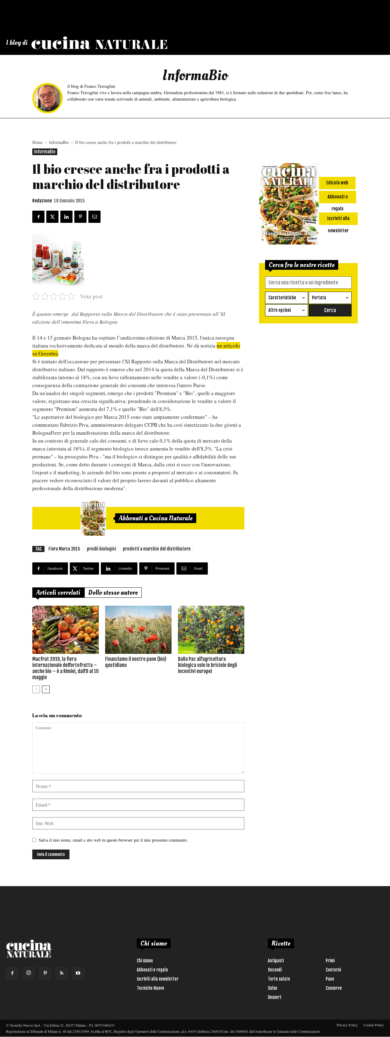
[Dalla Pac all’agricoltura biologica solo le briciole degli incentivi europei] (211, 630)
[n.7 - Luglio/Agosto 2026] (93, 518)
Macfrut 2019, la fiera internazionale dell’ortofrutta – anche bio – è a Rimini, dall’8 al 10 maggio (65, 668)
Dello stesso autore (113, 592)
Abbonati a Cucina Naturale (156, 518)
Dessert (275, 997)
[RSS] (61, 973)
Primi (330, 960)
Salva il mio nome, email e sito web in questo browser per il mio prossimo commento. (113, 840)
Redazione (42, 201)
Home (37, 142)
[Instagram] (29, 973)
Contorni (333, 969)
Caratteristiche (282, 297)
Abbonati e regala (152, 969)
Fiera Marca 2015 (64, 549)
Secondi (275, 969)
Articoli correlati (58, 592)
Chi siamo (145, 960)
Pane (330, 979)
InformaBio (59, 142)
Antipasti (276, 960)
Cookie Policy (373, 1024)
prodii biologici (101, 549)
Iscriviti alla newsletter (158, 979)
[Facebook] (12, 973)
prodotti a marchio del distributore (156, 549)
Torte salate (279, 979)
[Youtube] (78, 973)
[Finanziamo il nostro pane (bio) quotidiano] (138, 630)
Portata (319, 297)
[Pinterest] (45, 973)
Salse (272, 988)
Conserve (334, 988)
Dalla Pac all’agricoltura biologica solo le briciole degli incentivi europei (207, 665)
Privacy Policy (347, 1024)
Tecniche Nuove (150, 988)
